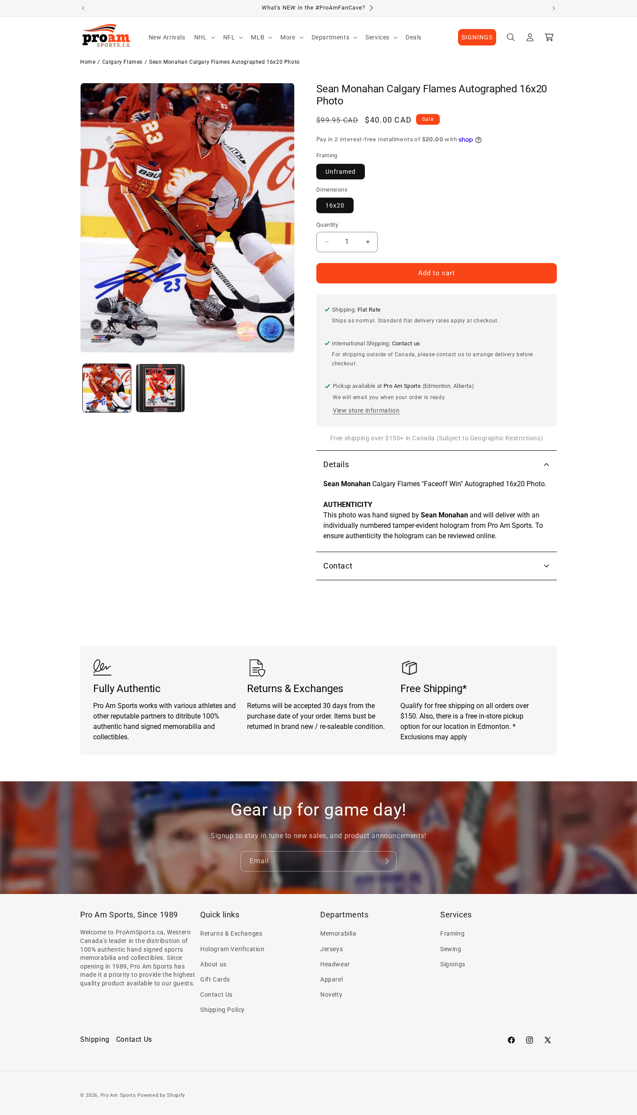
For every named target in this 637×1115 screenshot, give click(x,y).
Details (336, 464)
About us (213, 964)
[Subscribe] (386, 861)
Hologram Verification (232, 949)
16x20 (334, 205)
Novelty (331, 994)
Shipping (95, 1039)
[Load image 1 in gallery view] (106, 388)
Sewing (451, 949)
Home (87, 62)
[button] (204, 37)
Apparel (331, 979)
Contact (337, 565)
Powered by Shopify (161, 1095)
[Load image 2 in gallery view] (160, 388)
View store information (366, 410)
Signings (452, 964)
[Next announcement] (553, 8)
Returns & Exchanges (231, 933)
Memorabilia (338, 933)
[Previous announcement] (83, 8)
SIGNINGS (477, 37)
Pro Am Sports (118, 1095)
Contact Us (216, 994)
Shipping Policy (222, 1009)
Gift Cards (215, 979)
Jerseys (331, 949)
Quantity (327, 224)
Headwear (335, 964)
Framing (452, 933)
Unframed (340, 171)
